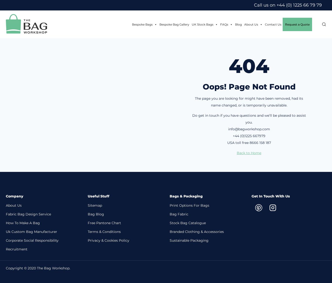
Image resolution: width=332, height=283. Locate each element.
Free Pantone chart (104, 223)
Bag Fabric (179, 214)
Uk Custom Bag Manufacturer (31, 232)
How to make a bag (23, 223)
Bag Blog (96, 214)
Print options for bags (189, 205)
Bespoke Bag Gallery (174, 24)
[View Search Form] (321, 24)
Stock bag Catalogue (188, 223)
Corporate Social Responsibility (32, 240)
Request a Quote (297, 24)
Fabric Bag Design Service (28, 214)
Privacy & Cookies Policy (108, 240)
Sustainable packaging (189, 240)
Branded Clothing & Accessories (197, 232)
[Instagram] (273, 208)
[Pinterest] (259, 208)
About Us (251, 24)
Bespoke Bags (142, 24)
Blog (238, 24)
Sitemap (95, 205)
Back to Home (249, 153)
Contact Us (273, 24)
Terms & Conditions (104, 232)
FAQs (224, 24)
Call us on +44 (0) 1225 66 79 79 (288, 5)
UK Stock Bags (202, 24)
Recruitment (16, 249)
